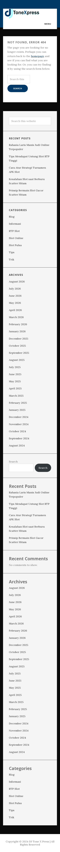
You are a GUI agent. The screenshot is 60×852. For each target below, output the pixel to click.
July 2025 (15, 367)
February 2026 (18, 324)
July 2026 (15, 288)
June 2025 (15, 374)
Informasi (15, 223)
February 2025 (18, 402)
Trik (11, 259)
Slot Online (16, 238)
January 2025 (17, 410)
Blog (12, 216)
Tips (11, 252)
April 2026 (15, 310)
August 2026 (17, 281)
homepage (37, 56)
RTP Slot (14, 231)
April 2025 (15, 388)
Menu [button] (47, 23)
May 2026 (15, 302)
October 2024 (17, 431)
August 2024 (17, 445)
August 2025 (17, 360)
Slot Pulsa (15, 245)
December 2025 (18, 338)
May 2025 (15, 381)
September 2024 (19, 438)
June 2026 (15, 295)
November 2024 (19, 424)
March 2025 (16, 395)
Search (13, 461)
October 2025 (17, 345)
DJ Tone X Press (22, 14)
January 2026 (17, 331)
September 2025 (19, 352)
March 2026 (16, 317)
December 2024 (18, 417)
